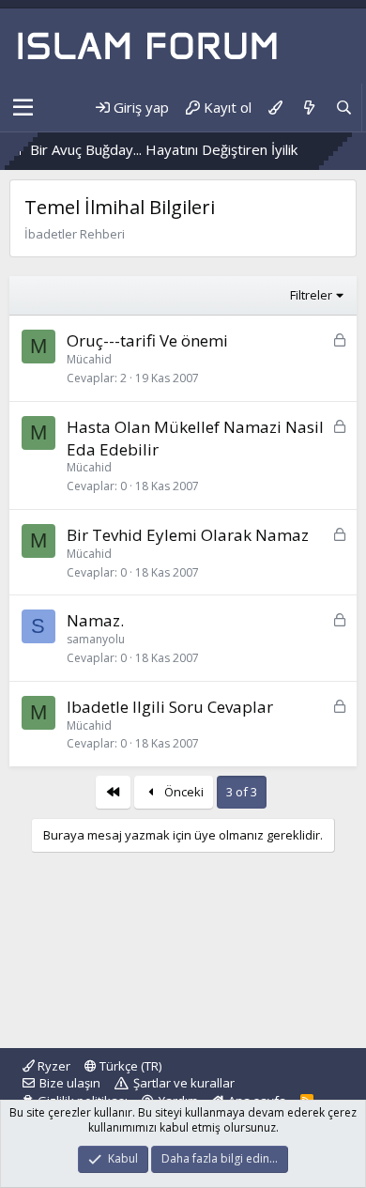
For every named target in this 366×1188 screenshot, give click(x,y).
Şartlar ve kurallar (184, 1082)
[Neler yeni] (308, 107)
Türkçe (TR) (129, 1065)
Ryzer (52, 1065)
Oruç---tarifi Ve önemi (147, 340)
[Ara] (344, 107)
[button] (23, 108)
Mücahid (89, 359)
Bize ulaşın (69, 1082)
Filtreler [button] (311, 294)
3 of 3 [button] (241, 791)
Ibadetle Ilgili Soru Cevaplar (170, 706)
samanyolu (96, 639)
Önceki (182, 791)
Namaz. (95, 620)
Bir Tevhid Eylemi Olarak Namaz (188, 535)
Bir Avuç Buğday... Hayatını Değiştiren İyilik (150, 149)
